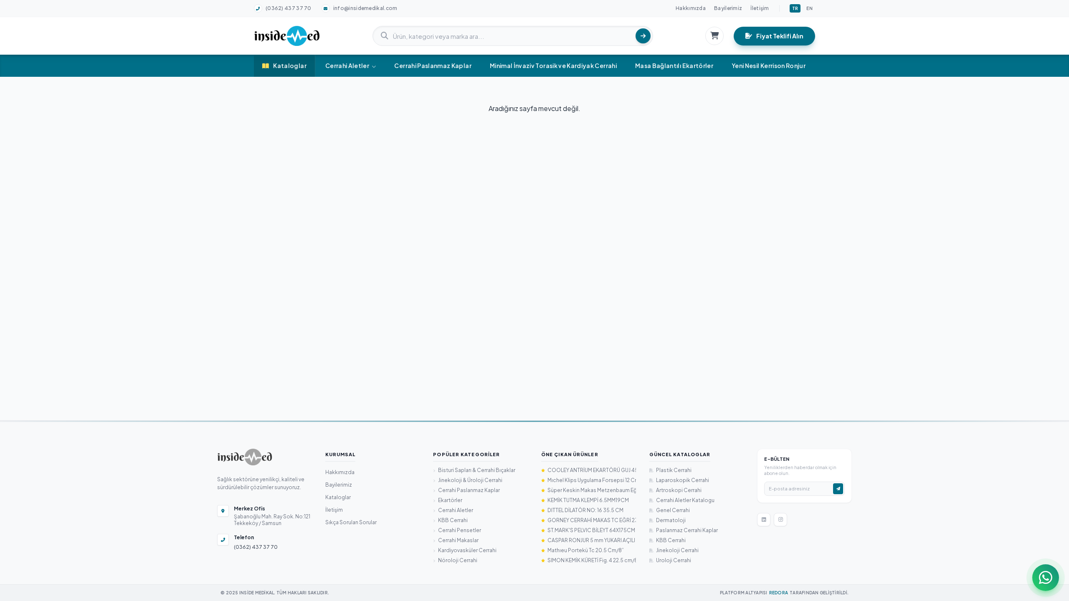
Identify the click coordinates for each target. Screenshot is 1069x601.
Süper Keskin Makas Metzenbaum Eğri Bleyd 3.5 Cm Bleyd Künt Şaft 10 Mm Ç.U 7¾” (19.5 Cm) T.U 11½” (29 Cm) (591, 490)
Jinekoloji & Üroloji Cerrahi (470, 480)
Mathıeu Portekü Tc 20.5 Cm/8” (585, 550)
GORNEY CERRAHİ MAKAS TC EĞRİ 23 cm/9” (591, 520)
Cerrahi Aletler (347, 65)
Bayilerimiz (728, 8)
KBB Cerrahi (453, 520)
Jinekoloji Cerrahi (677, 550)
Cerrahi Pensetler (459, 530)
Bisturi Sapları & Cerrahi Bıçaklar (476, 470)
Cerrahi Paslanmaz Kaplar (432, 65)
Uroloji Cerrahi (673, 560)
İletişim (759, 8)
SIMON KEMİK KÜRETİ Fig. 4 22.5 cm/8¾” (591, 560)
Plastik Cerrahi (674, 470)
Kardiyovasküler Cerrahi (467, 550)
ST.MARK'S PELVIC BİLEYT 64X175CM (591, 530)
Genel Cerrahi (673, 510)
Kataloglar (290, 65)
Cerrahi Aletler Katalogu (685, 500)
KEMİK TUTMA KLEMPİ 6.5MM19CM (588, 500)
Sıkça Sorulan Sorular (351, 522)
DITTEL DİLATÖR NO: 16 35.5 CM (585, 510)
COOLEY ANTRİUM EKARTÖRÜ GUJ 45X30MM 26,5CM (591, 470)
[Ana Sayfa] (244, 457)
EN (809, 8)
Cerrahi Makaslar (458, 540)
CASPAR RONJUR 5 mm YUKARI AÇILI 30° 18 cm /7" (591, 540)
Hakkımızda (691, 8)
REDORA (778, 592)
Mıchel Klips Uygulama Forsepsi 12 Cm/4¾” (591, 480)
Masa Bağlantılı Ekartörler (674, 65)
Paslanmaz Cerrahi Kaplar (687, 530)
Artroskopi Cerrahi (679, 490)
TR (795, 8)
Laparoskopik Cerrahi (682, 480)
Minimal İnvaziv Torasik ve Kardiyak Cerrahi (553, 65)
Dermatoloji (671, 520)
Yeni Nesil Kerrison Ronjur (769, 65)
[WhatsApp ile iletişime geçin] (1045, 577)
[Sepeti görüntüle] (714, 36)
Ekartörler (450, 500)
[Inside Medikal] (287, 36)
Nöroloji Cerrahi (457, 560)
